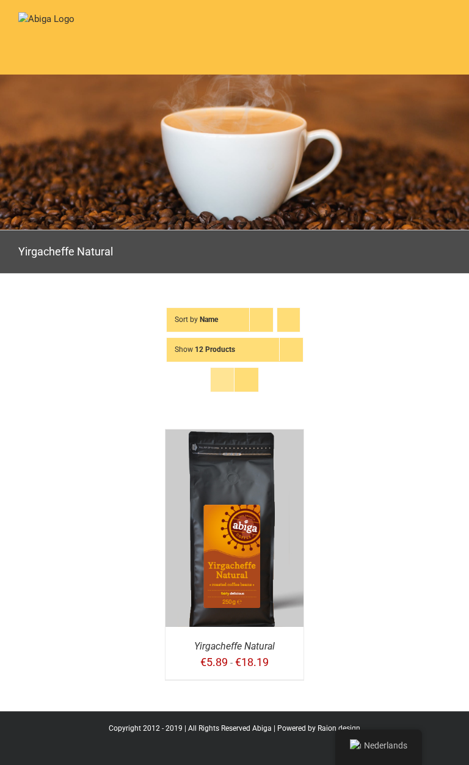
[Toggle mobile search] (424, 32)
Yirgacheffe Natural (234, 646)
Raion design (339, 728)
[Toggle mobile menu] (446, 32)
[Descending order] (288, 319)
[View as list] (246, 380)
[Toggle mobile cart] (402, 32)
